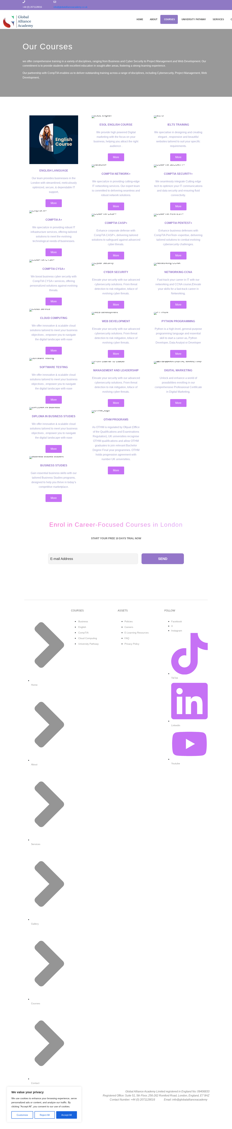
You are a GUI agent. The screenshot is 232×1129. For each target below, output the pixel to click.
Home (140, 19)
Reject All (45, 1115)
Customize (22, 1115)
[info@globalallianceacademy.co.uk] (54, 2)
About (153, 19)
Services (218, 19)
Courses (169, 19)
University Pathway (194, 19)
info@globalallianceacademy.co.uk (70, 7)
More (54, 203)
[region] (44, 1104)
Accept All (66, 1115)
